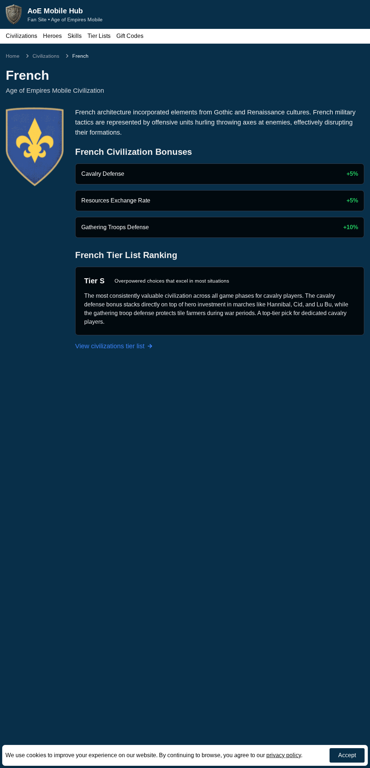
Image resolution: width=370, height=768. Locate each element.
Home (13, 56)
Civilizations (21, 36)
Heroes (52, 36)
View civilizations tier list (110, 346)
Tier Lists (99, 36)
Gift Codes (129, 36)
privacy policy (283, 755)
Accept (347, 755)
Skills (75, 36)
